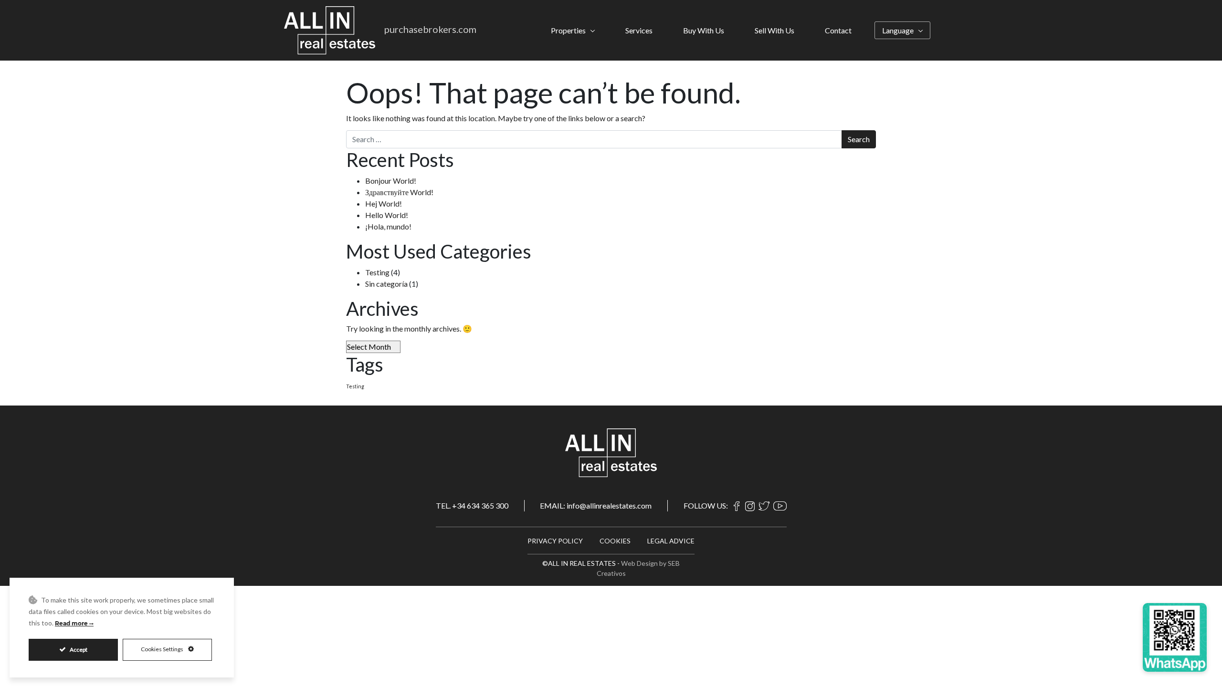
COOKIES (615, 541)
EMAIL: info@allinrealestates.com (596, 505)
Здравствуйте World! (399, 192)
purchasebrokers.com (430, 29)
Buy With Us (703, 30)
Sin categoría (386, 283)
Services (639, 30)
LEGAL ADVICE (671, 541)
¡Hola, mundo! (388, 226)
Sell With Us (774, 30)
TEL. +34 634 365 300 (472, 505)
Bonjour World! (390, 180)
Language (898, 30)
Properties (568, 30)
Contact (838, 30)
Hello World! (386, 214)
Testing (377, 272)
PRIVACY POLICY (555, 541)
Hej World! (383, 203)
